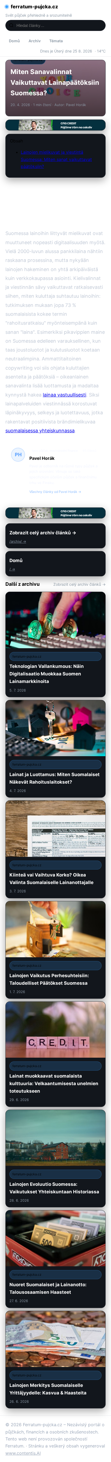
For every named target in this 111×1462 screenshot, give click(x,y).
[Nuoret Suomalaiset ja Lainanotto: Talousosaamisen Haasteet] (55, 1258)
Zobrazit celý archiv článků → (79, 584)
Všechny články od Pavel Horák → (55, 492)
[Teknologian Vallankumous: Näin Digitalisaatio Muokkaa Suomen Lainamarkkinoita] (55, 644)
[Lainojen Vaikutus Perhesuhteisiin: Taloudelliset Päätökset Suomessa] (55, 949)
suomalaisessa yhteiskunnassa (40, 430)
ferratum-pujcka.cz (34, 6)
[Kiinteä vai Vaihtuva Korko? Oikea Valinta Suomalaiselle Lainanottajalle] (55, 849)
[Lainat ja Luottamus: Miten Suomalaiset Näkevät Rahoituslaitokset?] (55, 748)
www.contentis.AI (23, 1453)
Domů (14, 40)
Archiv (35, 40)
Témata (56, 40)
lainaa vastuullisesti (64, 395)
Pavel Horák (41, 458)
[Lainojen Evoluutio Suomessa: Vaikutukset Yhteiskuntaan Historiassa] (55, 1158)
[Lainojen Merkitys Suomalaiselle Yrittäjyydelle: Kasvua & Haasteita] (55, 1359)
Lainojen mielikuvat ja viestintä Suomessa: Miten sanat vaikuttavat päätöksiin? (56, 159)
